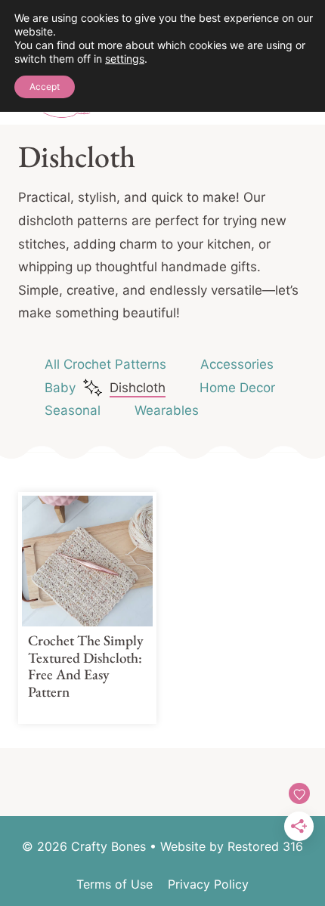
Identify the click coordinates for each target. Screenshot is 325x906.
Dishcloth (138, 387)
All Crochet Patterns (105, 364)
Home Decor (237, 387)
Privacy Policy (208, 884)
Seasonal (73, 410)
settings (124, 58)
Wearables (167, 410)
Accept (44, 86)
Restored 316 (265, 846)
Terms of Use (114, 884)
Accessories (237, 364)
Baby (60, 387)
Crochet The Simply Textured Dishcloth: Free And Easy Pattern (86, 666)
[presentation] (87, 561)
